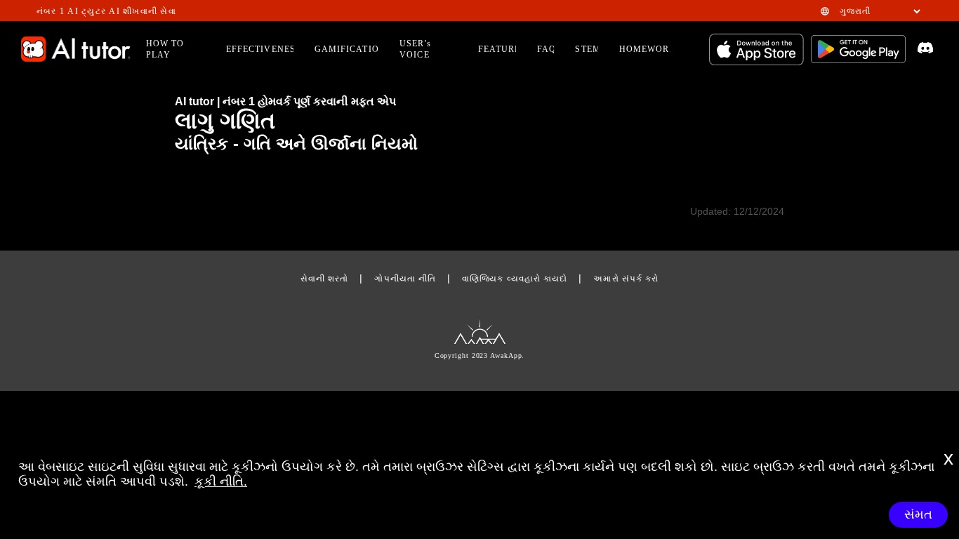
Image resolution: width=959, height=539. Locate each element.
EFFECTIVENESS (263, 49)
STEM (587, 49)
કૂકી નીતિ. (220, 481)
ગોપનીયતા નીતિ (405, 279)
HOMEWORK (648, 49)
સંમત (918, 514)
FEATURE (499, 49)
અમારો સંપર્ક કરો (626, 279)
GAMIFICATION (350, 49)
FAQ (546, 49)
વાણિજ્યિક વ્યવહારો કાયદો (514, 279)
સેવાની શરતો (324, 279)
